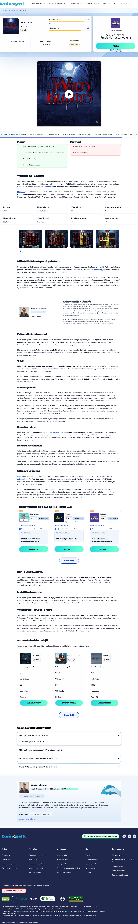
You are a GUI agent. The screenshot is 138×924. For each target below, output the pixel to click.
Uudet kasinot (117, 866)
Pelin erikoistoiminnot (36, 134)
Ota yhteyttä (6, 855)
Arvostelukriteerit (36, 868)
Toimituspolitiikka (36, 864)
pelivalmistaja (22, 479)
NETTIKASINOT (37, 4)
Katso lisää (69, 560)
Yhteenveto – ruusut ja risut (103, 134)
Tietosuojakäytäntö (92, 864)
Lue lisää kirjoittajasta (27, 819)
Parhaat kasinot (118, 855)
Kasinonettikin (48, 186)
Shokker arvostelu (60, 525)
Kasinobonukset (118, 871)
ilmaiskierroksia (59, 432)
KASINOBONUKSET (56, 4)
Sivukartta (88, 872)
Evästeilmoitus (90, 868)
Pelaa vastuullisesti (64, 872)
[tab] (20, 251)
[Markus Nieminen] (24, 312)
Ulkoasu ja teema (53, 134)
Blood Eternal (37, 656)
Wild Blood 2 (108, 656)
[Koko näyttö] (97, 122)
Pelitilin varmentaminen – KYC (68, 868)
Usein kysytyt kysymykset (124, 134)
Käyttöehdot (89, 855)
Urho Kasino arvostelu (26, 525)
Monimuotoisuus (8, 864)
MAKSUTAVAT (108, 4)
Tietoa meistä (7, 859)
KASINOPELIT (75, 4)
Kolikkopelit (14, 10)
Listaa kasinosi (35, 872)
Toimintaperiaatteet (37, 855)
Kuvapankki (33, 859)
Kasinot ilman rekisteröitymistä (124, 860)
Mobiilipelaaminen (84, 134)
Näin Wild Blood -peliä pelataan (15, 134)
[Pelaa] (69, 94)
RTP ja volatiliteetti (68, 134)
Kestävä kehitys (63, 855)
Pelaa (116, 46)
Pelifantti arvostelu (96, 525)
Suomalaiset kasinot (120, 875)
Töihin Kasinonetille (9, 868)
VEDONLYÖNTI (91, 4)
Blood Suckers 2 (73, 656)
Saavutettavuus (63, 859)
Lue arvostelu (34, 703)
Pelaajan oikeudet (64, 864)
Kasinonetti (5, 10)
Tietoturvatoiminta (92, 859)
